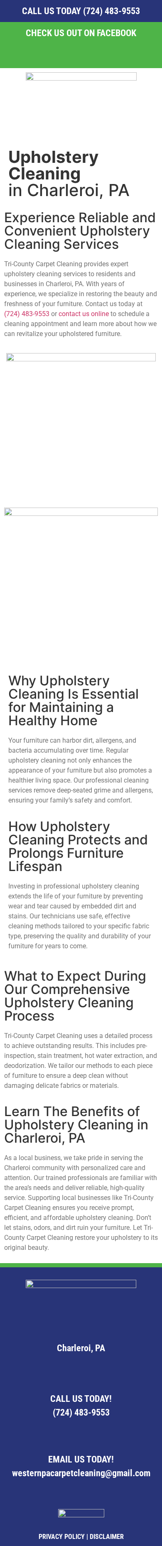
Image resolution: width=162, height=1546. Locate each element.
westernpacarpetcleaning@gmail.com (81, 1473)
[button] (81, 124)
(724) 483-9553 (111, 11)
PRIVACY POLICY (62, 1537)
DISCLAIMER (107, 1537)
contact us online (84, 314)
